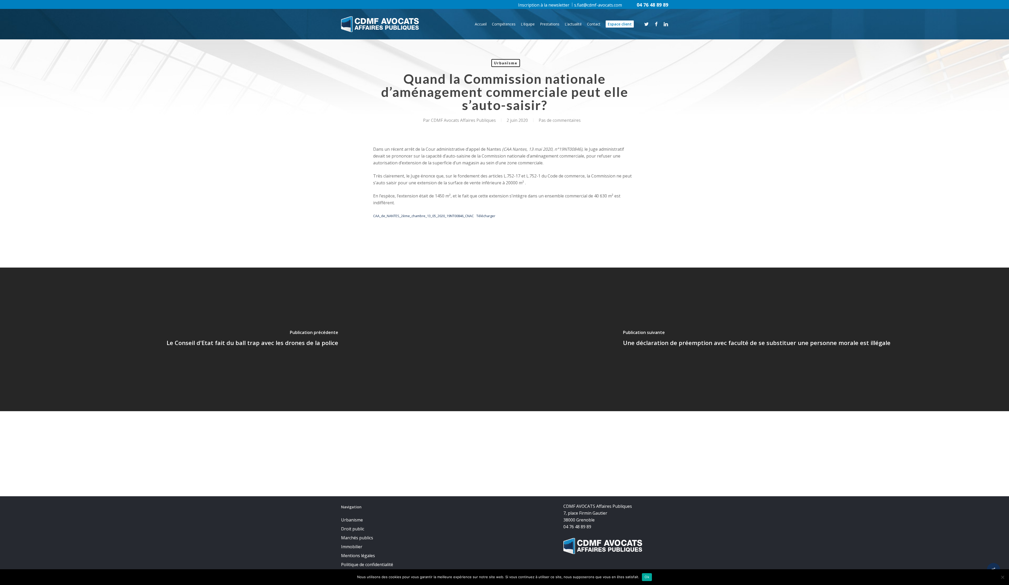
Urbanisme (505, 63)
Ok (647, 577)
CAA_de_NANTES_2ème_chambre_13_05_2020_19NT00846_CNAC (423, 215)
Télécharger (485, 215)
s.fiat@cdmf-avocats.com (598, 5)
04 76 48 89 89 (652, 5)
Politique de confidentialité (367, 564)
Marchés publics (357, 538)
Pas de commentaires (560, 120)
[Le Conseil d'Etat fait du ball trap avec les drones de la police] (252, 339)
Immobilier (351, 547)
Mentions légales (358, 555)
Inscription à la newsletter (543, 5)
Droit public (352, 529)
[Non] (1002, 577)
